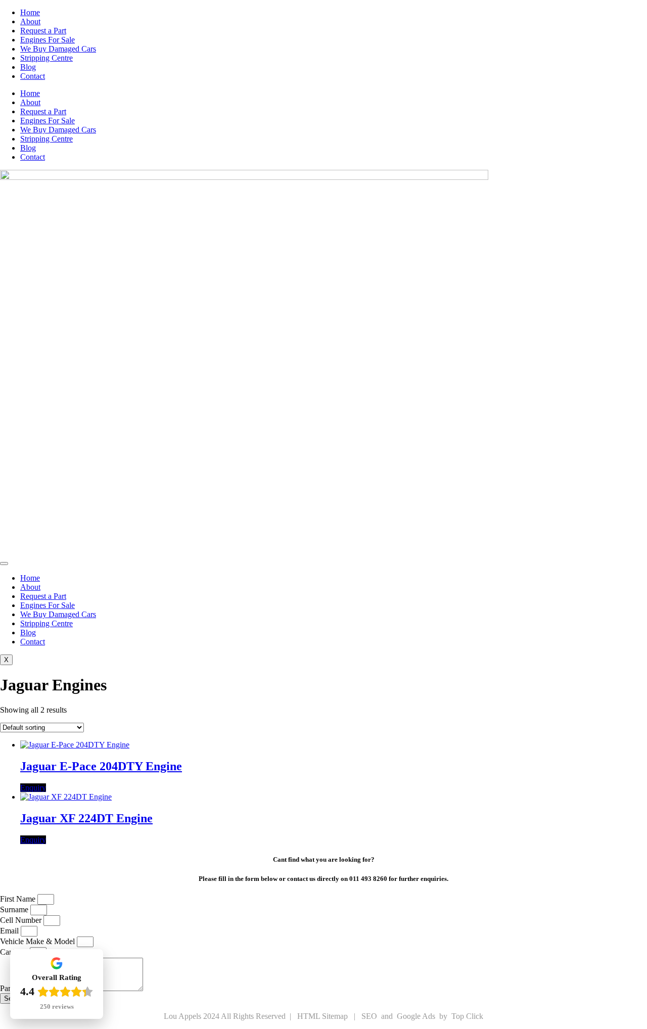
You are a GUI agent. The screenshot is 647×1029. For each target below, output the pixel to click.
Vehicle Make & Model (38, 941)
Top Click (467, 1016)
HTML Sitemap (323, 1016)
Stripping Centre (46, 58)
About (30, 21)
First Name (18, 899)
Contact (32, 76)
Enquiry (33, 787)
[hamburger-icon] (4, 563)
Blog (28, 67)
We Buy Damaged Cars (58, 48)
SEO (370, 1016)
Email (10, 930)
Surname (15, 909)
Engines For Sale (47, 39)
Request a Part (43, 30)
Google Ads (417, 1016)
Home (30, 12)
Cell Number (21, 920)
